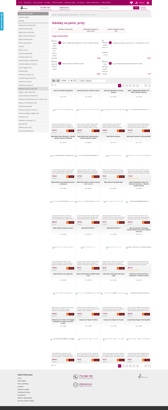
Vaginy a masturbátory (28, 103)
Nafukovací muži (25, 82)
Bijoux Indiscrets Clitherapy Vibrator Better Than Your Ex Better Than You (139, 229)
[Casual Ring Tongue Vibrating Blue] (138, 339)
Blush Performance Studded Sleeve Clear (88, 275)
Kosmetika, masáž (26, 75)
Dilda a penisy (25, 43)
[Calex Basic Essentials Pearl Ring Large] (113, 293)
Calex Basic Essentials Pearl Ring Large (113, 275)
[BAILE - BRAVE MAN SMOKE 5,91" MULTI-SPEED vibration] (138, 110)
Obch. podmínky (38, 2)
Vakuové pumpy (25, 106)
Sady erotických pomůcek (28, 96)
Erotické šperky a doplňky (28, 60)
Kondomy (23, 71)
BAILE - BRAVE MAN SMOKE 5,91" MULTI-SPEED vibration (139, 91)
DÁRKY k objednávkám (93, 2)
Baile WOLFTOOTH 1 (88, 228)
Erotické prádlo (25, 57)
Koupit (71, 131)
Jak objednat (80, 2)
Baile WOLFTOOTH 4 (113, 228)
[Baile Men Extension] (113, 156)
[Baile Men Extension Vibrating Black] (138, 156)
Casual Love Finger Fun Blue (88, 320)
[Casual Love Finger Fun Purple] (113, 339)
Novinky (21, 21)
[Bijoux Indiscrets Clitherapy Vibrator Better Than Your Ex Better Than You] (138, 247)
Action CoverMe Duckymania (63, 90)
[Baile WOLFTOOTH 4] (113, 247)
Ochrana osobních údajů (26, 401)
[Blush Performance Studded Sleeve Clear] (88, 293)
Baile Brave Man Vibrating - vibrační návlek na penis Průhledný (63, 137)
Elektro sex (23, 50)
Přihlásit (141, 3)
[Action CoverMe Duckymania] (63, 110)
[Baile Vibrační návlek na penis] (63, 247)
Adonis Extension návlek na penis (88, 90)
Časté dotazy (27, 2)
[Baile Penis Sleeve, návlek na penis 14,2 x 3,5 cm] (88, 202)
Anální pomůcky (26, 29)
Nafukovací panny (26, 85)
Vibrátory (23, 117)
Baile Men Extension (113, 136)
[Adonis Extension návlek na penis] (88, 110)
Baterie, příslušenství (27, 36)
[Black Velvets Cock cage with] (63, 293)
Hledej (136, 7)
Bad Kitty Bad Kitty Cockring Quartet (113, 91)
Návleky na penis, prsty (28, 89)
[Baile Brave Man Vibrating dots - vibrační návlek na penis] (88, 156)
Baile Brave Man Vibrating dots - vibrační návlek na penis (88, 137)
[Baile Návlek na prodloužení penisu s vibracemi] (63, 202)
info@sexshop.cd (64, 7)
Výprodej (23, 124)
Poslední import (24, 17)
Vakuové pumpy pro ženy (28, 110)
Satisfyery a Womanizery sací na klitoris (33, 99)
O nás (20, 2)
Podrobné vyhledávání (144, 8)
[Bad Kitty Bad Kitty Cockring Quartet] (113, 110)
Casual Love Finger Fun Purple (114, 320)
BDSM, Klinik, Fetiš (26, 32)
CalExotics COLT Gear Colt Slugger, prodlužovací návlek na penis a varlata (63, 321)
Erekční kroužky (25, 53)
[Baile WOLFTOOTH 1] (88, 247)
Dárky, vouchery (25, 39)
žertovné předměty (26, 131)
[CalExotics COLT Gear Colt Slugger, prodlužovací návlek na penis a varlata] (63, 339)
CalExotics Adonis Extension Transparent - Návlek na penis (139, 275)
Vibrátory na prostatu (27, 120)
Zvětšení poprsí (25, 127)
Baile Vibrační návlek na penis (63, 228)
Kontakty (47, 2)
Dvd (21, 46)
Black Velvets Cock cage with (63, 274)
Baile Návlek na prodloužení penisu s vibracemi (63, 183)
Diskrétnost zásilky (70, 2)
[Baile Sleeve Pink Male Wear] (113, 202)
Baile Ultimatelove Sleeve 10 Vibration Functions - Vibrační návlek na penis (139, 184)
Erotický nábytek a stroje (28, 64)
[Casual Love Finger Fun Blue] (88, 339)
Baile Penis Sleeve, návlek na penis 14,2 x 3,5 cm (88, 183)
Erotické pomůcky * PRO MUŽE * (68, 15)
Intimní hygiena (25, 67)
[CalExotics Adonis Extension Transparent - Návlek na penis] (138, 293)
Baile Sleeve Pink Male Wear (113, 182)
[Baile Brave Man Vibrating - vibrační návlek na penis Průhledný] (63, 156)
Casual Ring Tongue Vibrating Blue (138, 320)
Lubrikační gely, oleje (27, 78)
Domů (54, 15)
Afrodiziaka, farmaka (27, 25)
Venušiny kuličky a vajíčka (29, 113)
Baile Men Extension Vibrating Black (139, 136)
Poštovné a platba (57, 2)
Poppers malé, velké (27, 92)
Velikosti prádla (106, 2)
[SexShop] (24, 8)
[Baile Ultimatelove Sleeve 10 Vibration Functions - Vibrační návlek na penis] (138, 202)
